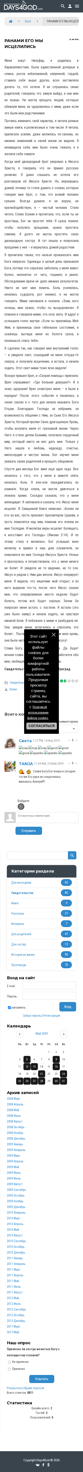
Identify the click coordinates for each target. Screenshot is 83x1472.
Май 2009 (42, 1033)
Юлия (13, 689)
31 (63, 1081)
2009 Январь (15, 1144)
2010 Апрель (15, 1224)
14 (41, 1066)
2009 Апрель (15, 1161)
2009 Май (13, 1167)
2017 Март (13, 1326)
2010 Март (13, 1218)
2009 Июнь (14, 1172)
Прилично (18, 1369)
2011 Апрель (15, 1275)
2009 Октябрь (16, 1195)
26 (27, 1081)
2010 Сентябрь (16, 1241)
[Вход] (21, 806)
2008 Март (13, 1098)
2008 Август (15, 1121)
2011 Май (13, 1281)
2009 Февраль (16, 1150)
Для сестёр (18, 944)
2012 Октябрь (16, 1315)
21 (41, 1073)
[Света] (9, 743)
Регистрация (51, 1015)
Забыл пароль (32, 1015)
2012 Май (13, 1298)
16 (56, 1066)
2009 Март (13, 1155)
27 (34, 1081)
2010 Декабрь (16, 1252)
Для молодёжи (21, 882)
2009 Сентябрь (16, 1190)
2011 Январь (15, 1258)
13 (34, 1066)
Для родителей (21, 934)
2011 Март (13, 1269)
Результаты (14, 1388)
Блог (28, 21)
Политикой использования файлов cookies (37, 712)
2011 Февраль (16, 1264)
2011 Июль (14, 1286)
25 (19, 1081)
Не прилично (20, 1362)
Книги (15, 903)
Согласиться (42, 726)
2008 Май (13, 1110)
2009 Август (15, 1184)
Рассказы (17, 913)
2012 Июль (14, 1303)
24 (63, 1073)
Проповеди (18, 965)
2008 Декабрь (16, 1138)
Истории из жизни (23, 954)
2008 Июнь (14, 1115)
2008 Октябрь (16, 1127)
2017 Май (13, 1332)
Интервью (17, 924)
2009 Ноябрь (15, 1201)
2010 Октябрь (16, 1247)
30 (56, 1081)
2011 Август (15, 1292)
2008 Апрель (15, 1104)
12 (27, 1066)
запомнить (19, 1007)
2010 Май (13, 1229)
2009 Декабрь (16, 1207)
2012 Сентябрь (16, 1309)
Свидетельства (20, 682)
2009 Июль (14, 1178)
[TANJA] (9, 766)
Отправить (28, 831)
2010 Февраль (16, 1212)
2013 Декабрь (16, 1321)
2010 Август (15, 1235)
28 (41, 1081)
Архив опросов (34, 1388)
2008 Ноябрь (15, 1133)
